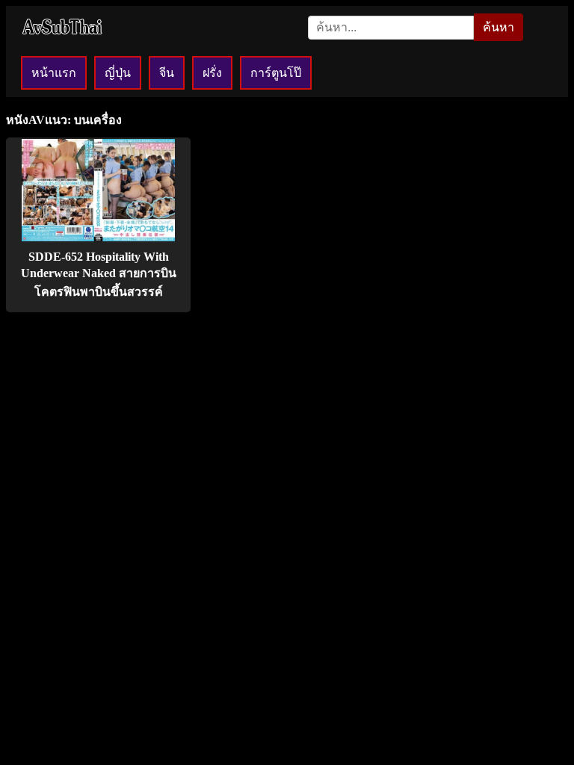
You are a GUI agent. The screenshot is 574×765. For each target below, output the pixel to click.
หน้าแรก (53, 72)
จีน (166, 72)
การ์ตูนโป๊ (275, 72)
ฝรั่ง (212, 72)
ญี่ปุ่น (118, 72)
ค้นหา (498, 27)
